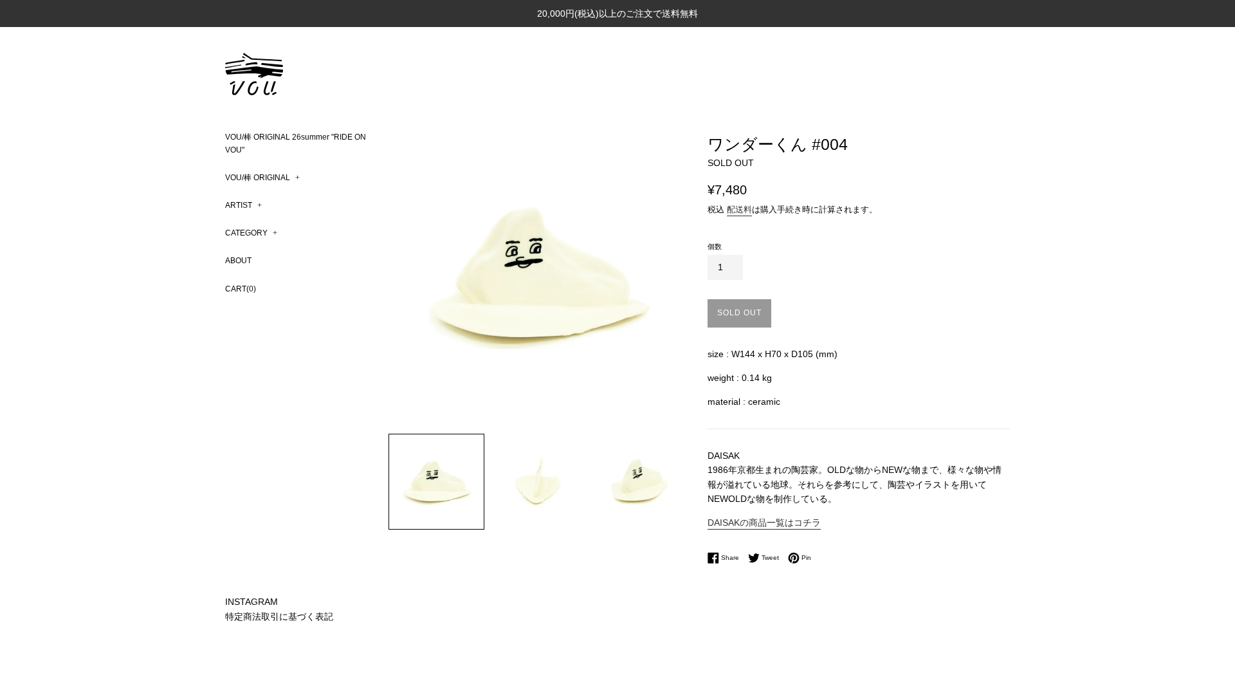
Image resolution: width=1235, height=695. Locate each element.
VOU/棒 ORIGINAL (262, 177)
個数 (715, 246)
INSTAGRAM (251, 602)
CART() (240, 288)
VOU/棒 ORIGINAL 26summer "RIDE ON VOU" (295, 143)
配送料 (739, 209)
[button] (436, 482)
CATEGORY (251, 232)
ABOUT (238, 260)
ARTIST (243, 205)
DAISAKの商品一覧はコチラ (764, 522)
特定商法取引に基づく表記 (279, 616)
